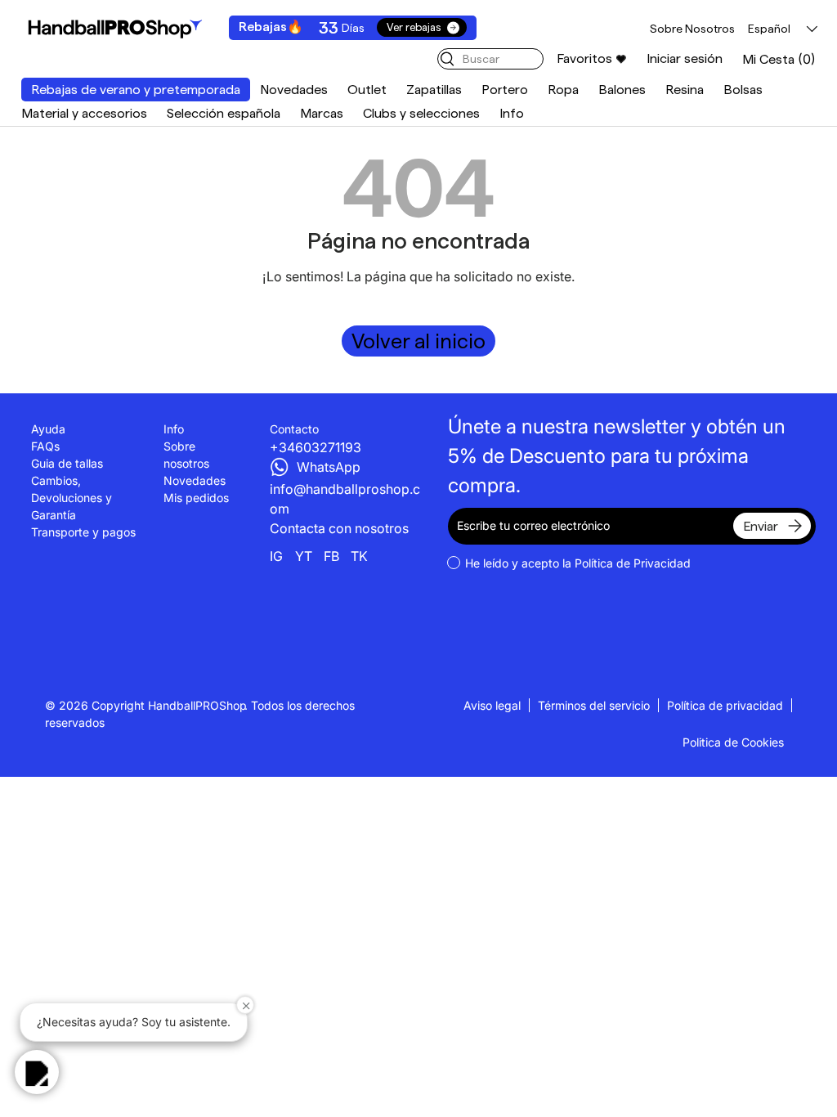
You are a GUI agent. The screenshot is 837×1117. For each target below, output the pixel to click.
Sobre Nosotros (692, 28)
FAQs (45, 446)
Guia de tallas (67, 463)
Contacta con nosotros (339, 528)
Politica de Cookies (733, 742)
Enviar (760, 526)
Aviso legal (492, 705)
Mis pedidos (196, 498)
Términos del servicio (594, 705)
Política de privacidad (725, 705)
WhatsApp (328, 467)
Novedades (294, 89)
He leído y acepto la (578, 563)
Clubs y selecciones (421, 113)
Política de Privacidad (633, 563)
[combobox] (490, 59)
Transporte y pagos (83, 532)
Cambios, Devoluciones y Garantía (71, 497)
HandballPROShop (197, 705)
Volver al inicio (418, 341)
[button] (779, 59)
